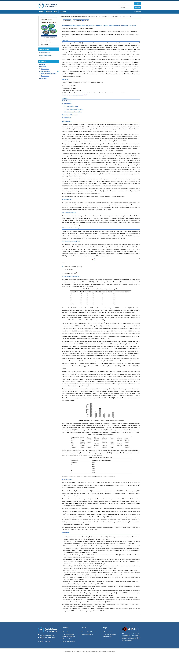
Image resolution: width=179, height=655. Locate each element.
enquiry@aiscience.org (47, 635)
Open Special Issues (69, 641)
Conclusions (45, 76)
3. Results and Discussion (70, 115)
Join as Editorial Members (90, 632)
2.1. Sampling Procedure (71, 106)
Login (137, 3)
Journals (48, 11)
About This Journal (44, 52)
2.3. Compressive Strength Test (73, 112)
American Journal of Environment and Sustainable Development (48, 42)
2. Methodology (66, 103)
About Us (62, 11)
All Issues (42, 58)
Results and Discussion (48, 73)
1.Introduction (66, 101)
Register (137, 7)
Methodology (45, 71)
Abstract (42, 64)
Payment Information (69, 636)
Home (41, 11)
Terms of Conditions (110, 634)
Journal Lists (67, 632)
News (56, 11)
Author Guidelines (68, 634)
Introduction (45, 69)
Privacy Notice (108, 632)
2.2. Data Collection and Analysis (73, 109)
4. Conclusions (66, 117)
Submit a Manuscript (45, 55)
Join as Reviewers (87, 634)
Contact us (137, 11)
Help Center (107, 636)
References (43, 78)
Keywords (42, 66)
